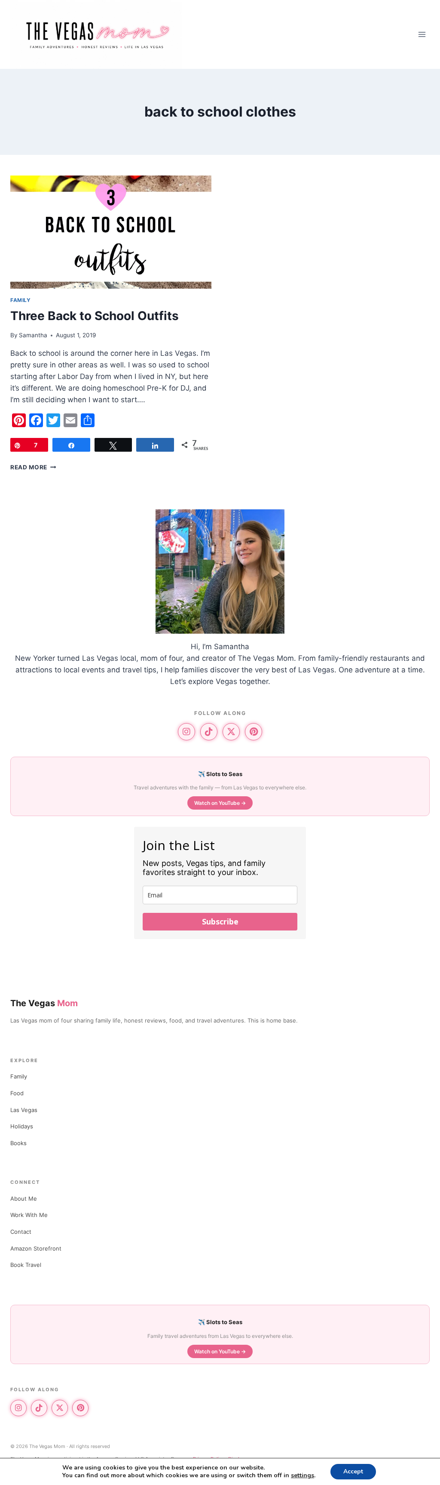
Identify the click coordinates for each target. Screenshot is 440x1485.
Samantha (33, 335)
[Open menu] (422, 34)
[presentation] (110, 232)
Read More (33, 467)
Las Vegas (23, 1109)
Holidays (21, 1126)
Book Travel (25, 1264)
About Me (23, 1198)
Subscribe (220, 921)
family (20, 300)
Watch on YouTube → (220, 803)
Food (17, 1093)
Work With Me (29, 1214)
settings (302, 1475)
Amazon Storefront (35, 1248)
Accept (353, 1471)
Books (18, 1143)
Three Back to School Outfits (94, 315)
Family (18, 1076)
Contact (20, 1231)
